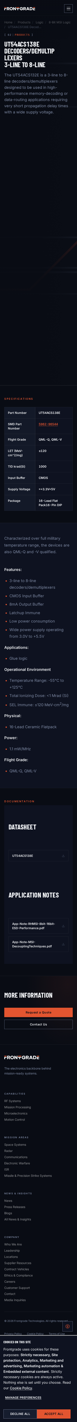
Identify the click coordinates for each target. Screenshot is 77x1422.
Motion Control (14, 1119)
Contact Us (38, 1024)
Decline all (20, 1414)
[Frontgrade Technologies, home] (19, 8)
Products (24, 22)
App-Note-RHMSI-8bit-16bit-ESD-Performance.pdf (36, 926)
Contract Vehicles (16, 1269)
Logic (39, 22)
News (8, 1200)
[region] (38, 459)
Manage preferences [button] (23, 1397)
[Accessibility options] (67, 1326)
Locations (11, 1257)
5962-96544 (48, 424)
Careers (9, 1281)
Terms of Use (57, 1333)
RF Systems (12, 1101)
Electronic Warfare (17, 1163)
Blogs (8, 1213)
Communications (15, 1157)
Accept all (53, 1414)
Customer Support (17, 1288)
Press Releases (14, 1207)
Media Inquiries (15, 1300)
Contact (9, 1294)
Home (8, 22)
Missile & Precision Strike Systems (28, 1175)
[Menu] (68, 8)
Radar (8, 1151)
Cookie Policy (21, 1388)
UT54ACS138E (36, 856)
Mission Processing (17, 1107)
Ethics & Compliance (18, 1275)
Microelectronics (15, 1113)
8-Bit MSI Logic (60, 22)
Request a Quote (38, 1012)
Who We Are (13, 1244)
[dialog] (38, 1379)
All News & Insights (17, 1219)
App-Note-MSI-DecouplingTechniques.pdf (36, 944)
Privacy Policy (13, 1333)
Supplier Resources (17, 1263)
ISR (6, 1169)
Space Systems (15, 1144)
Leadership (12, 1250)
